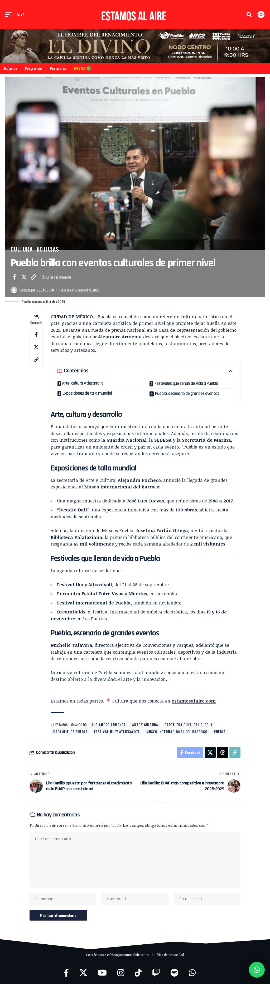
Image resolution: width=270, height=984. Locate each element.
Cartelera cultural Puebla (189, 724)
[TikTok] (138, 973)
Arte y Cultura (145, 724)
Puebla (220, 731)
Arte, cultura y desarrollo (82, 383)
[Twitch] (156, 973)
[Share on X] (24, 277)
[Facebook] (66, 973)
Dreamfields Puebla (70, 731)
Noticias (48, 249)
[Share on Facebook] (14, 277)
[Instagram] (121, 973)
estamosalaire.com (194, 701)
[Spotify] (174, 973)
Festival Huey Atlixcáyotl (117, 731)
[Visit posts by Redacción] (14, 290)
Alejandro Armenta (108, 724)
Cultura (22, 249)
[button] (9, 14)
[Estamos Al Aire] (135, 14)
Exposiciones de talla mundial (87, 393)
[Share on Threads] (222, 752)
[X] (83, 973)
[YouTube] (102, 973)
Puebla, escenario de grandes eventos (187, 393)
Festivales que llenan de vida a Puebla (186, 383)
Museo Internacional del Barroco (177, 731)
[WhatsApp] (192, 973)
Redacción (45, 290)
